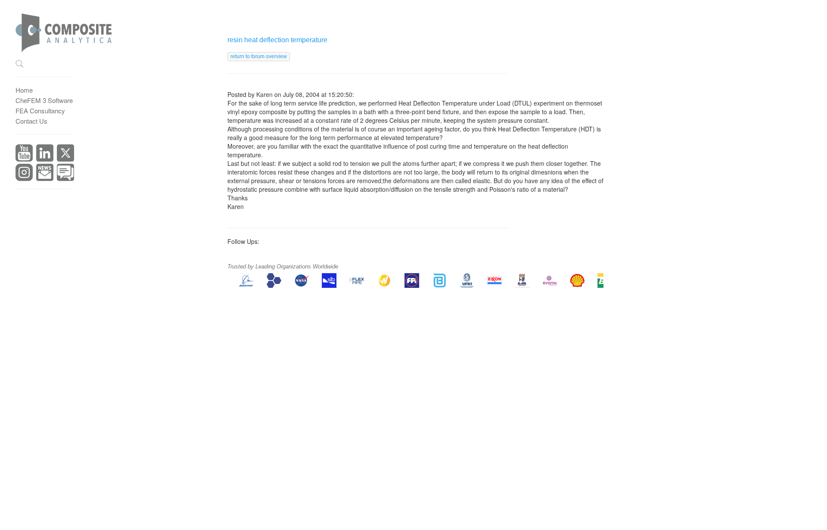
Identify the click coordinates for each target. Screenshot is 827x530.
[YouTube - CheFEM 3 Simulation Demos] (24, 152)
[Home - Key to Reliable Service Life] (71, 29)
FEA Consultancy (40, 110)
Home (24, 89)
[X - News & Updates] (65, 152)
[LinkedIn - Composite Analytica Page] (44, 152)
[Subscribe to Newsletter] (44, 171)
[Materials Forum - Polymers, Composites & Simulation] (65, 171)
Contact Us (31, 120)
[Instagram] (24, 171)
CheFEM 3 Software (44, 100)
